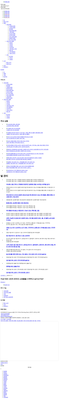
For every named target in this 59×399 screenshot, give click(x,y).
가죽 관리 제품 (12, 320)
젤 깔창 (11, 29)
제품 (4, 23)
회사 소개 (5, 21)
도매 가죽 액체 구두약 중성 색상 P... (15, 142)
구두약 (11, 44)
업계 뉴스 (8, 64)
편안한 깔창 (12, 35)
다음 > (4, 275)
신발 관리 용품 (10, 41)
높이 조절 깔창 (13, 36)
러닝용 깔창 (20, 320)
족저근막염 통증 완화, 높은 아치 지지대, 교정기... (18, 167)
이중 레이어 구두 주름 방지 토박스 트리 (16, 172)
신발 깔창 (8, 24)
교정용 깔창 (12, 26)
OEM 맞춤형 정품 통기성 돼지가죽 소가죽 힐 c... (18, 155)
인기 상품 (3, 319)
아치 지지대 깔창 (27, 320)
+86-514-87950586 (5, 313)
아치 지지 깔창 (4, 320)
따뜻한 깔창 (12, 38)
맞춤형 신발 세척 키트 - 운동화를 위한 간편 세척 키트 (19, 163)
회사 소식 (8, 62)
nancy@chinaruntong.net (6, 316)
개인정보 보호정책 (8, 297)
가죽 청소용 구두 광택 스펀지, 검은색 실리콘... (18, 146)
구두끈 (11, 58)
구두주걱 (11, 47)
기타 (7, 55)
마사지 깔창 (12, 33)
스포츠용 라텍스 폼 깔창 (12, 125)
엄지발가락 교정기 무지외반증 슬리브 (17, 260)
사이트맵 (8, 319)
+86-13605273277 (5, 315)
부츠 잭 (11, 50)
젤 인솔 (34, 320)
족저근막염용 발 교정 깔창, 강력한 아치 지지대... (18, 151)
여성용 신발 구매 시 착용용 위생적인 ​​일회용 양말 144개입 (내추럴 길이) (28, 184)
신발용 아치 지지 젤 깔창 (12, 130)
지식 (4, 65)
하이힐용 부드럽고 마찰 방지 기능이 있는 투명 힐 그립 (22, 210)
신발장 (11, 59)
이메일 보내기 (4, 362)
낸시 (2, 364)
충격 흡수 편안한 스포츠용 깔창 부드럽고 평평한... (19, 159)
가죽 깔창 (11, 32)
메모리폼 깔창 (12, 30)
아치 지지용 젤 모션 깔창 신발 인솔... (15, 138)
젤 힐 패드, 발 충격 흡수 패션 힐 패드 (17, 203)
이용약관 (5, 295)
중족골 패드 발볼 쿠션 (13, 266)
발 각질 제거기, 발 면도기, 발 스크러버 (18, 235)
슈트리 (11, 42)
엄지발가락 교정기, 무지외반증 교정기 (18, 272)
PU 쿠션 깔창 (12, 39)
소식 (4, 61)
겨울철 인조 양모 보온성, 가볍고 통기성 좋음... (18, 134)
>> (6, 275)
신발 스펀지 (12, 53)
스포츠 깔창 (12, 27)
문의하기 (5, 67)
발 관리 (11, 56)
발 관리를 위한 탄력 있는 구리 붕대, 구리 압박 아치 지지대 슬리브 (26, 254)
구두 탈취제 (12, 51)
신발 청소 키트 (13, 48)
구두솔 (11, 45)
